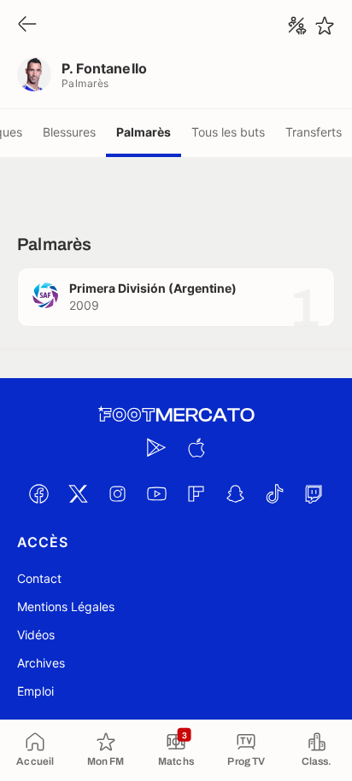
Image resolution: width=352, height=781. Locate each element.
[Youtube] (156, 493)
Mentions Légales (65, 606)
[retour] (27, 25)
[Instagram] (117, 493)
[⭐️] (324, 25)
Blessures (69, 132)
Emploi (35, 691)
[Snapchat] (235, 493)
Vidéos (36, 634)
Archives (41, 663)
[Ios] (195, 447)
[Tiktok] (274, 493)
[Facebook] (38, 493)
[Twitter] (78, 493)
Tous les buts (228, 132)
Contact (39, 578)
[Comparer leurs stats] (297, 25)
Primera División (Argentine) (153, 288)
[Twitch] (313, 493)
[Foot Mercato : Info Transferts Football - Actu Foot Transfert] (176, 414)
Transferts (313, 132)
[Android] (156, 447)
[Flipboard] (195, 493)
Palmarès (143, 132)
